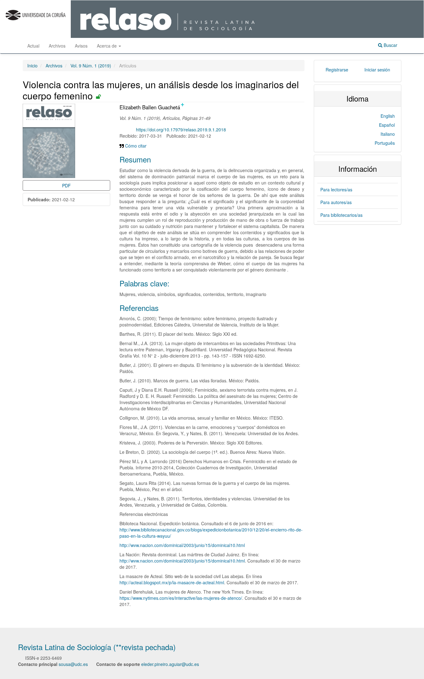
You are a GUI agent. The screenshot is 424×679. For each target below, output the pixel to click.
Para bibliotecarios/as (341, 215)
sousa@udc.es (73, 664)
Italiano (388, 134)
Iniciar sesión (377, 69)
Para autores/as (336, 202)
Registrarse (337, 69)
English (388, 116)
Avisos (81, 46)
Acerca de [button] (107, 46)
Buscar (389, 45)
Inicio (32, 65)
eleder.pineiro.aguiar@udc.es (170, 664)
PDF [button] (66, 185)
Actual (33, 46)
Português (385, 143)
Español (387, 125)
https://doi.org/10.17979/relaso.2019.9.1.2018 (181, 129)
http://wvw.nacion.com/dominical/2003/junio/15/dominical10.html (182, 545)
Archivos (57, 46)
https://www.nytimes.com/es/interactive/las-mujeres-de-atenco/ (181, 598)
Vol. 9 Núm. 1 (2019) (90, 65)
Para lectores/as (336, 189)
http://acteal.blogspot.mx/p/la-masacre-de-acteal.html (172, 582)
